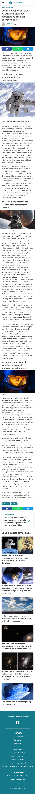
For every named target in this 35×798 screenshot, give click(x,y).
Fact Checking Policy (17, 753)
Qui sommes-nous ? (17, 736)
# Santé (14, 504)
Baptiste (10, 23)
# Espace (5, 504)
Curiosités (10, 7)
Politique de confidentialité (17, 776)
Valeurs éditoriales (17, 760)
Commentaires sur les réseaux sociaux (17, 767)
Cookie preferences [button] (17, 779)
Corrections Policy (17, 756)
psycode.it (17, 744)
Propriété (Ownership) (17, 763)
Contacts (17, 740)
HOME (3, 7)
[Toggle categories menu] (3, 2)
